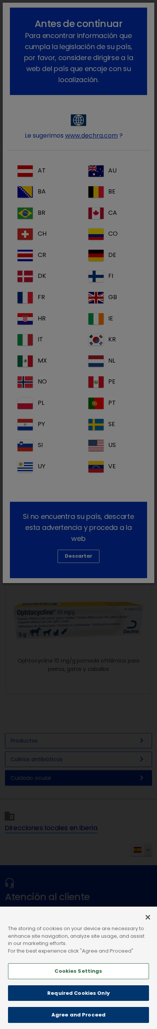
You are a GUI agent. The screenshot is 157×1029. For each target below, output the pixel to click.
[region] (78, 968)
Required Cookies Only (78, 993)
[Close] (147, 917)
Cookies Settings (78, 971)
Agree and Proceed (78, 1014)
